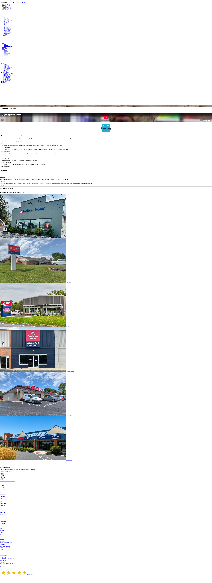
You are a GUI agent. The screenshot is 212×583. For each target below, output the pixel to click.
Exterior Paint (6, 19)
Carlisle (5, 50)
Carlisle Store (68, 237)
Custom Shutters (7, 27)
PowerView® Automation (9, 26)
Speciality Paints (7, 21)
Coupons (1, 532)
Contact (3, 49)
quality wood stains (176, 110)
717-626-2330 (6, 6)
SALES (5, 24)
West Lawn (6, 54)
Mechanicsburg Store (70, 371)
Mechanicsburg (7, 53)
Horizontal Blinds (7, 29)
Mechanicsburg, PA (3, 555)
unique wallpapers (168, 110)
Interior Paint (6, 18)
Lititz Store (68, 326)
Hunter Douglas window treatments (152, 110)
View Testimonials (30, 574)
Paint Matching (3, 514)
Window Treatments (5, 25)
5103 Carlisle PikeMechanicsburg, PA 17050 (4, 558)
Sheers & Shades (7, 30)
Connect (2, 523)
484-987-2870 (9, 8)
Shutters (1, 507)
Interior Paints (2, 487)
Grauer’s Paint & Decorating (21, 110)
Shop (3, 56)
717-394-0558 (8, 5)
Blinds (1, 501)
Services (2, 512)
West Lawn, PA (3, 560)
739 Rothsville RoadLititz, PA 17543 (3, 552)
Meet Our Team (3, 112)
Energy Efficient (3, 509)
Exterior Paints (3, 489)
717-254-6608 (7, 4)
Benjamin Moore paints (142, 110)
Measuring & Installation (4, 519)
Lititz (5, 52)
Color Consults (3, 516)
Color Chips (6, 23)
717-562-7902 (10, 7)
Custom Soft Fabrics (8, 28)
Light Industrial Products (8, 20)
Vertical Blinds (7, 31)
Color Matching (3, 494)
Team (5, 44)
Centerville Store (69, 460)
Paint (3, 16)
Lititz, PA (2, 549)
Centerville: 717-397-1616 (6, 9)
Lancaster (6, 51)
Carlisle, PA (2, 539)
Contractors (4, 47)
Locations (6, 45)
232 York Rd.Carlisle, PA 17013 (3, 542)
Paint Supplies (6, 22)
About (3, 43)
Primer (5, 17)
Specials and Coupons (8, 46)
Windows (2, 499)
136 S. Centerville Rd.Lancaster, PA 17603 (4, 569)
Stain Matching (3, 521)
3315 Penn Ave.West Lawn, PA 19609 (4, 563)
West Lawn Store (69, 415)
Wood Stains (4, 34)
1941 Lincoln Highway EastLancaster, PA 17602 (5, 547)
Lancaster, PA (2, 544)
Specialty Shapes (7, 33)
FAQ (1, 536)
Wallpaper (4, 35)
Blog (1, 528)
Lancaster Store (69, 282)
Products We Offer (3, 185)
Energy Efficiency (7, 32)
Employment (4, 48)
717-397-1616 (9, 569)
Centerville (6, 55)
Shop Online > (23, 2)
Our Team (2, 530)
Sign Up (1, 479)
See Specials (2, 464)
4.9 (0, 574)
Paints (2, 485)
